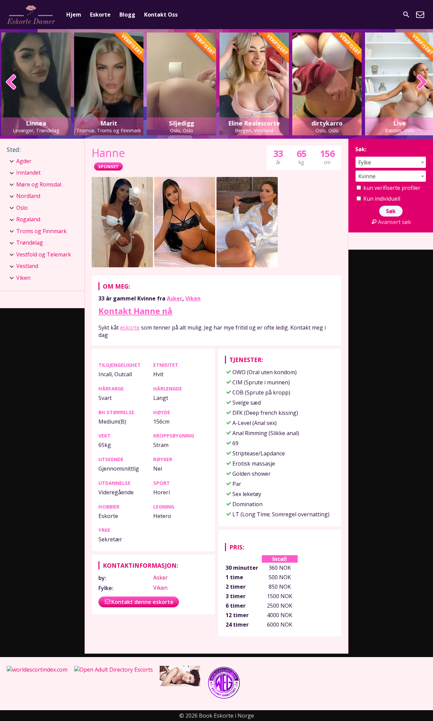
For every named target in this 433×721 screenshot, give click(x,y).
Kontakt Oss (161, 14)
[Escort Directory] (224, 697)
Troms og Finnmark (41, 231)
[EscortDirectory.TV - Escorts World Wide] (180, 684)
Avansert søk (394, 222)
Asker (174, 298)
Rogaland (28, 219)
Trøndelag (29, 242)
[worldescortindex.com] (37, 669)
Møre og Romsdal (38, 184)
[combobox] (390, 162)
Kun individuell (381, 198)
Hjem (73, 14)
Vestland (27, 266)
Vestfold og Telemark (43, 254)
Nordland (28, 196)
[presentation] (11, 82)
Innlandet (28, 172)
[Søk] (406, 14)
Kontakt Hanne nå (135, 310)
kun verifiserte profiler (391, 187)
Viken (193, 298)
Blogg (127, 14)
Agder (23, 161)
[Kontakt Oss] (420, 14)
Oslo (22, 207)
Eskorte (100, 14)
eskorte (130, 327)
